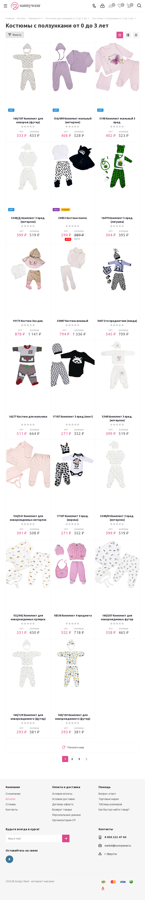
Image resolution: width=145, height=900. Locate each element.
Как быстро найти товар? (114, 809)
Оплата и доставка (66, 787)
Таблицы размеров (110, 804)
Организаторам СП (64, 820)
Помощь (105, 787)
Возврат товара (62, 809)
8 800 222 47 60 (115, 837)
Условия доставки (63, 799)
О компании (13, 793)
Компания (13, 787)
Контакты (12, 809)
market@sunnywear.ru (118, 845)
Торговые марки (109, 799)
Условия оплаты (62, 793)
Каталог (11, 799)
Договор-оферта (62, 804)
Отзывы (11, 804)
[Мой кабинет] (102, 5)
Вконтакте (9, 859)
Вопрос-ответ (107, 793)
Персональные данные (66, 814)
